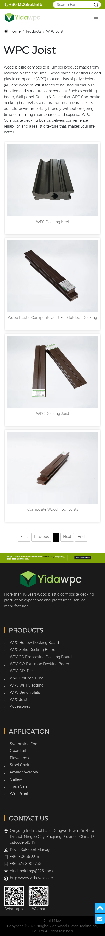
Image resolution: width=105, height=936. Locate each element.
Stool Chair (19, 765)
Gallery (16, 779)
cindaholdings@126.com (31, 871)
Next (67, 536)
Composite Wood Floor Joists (52, 509)
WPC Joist (54, 31)
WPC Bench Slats (25, 692)
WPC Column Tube (26, 678)
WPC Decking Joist (52, 413)
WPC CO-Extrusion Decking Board (39, 663)
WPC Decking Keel (52, 222)
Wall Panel (19, 793)
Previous (41, 536)
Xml (47, 920)
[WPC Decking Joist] (52, 372)
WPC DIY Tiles (22, 671)
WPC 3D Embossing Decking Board (41, 657)
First (24, 536)
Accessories (20, 706)
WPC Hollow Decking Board (34, 642)
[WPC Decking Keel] (52, 180)
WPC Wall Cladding (27, 685)
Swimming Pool (24, 743)
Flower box (19, 758)
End (81, 536)
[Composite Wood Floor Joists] (52, 468)
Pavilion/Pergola (24, 772)
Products (33, 31)
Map (57, 920)
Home (15, 31)
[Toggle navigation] (96, 17)
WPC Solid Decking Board (32, 649)
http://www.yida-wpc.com (32, 878)
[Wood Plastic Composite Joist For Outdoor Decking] (52, 276)
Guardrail (18, 750)
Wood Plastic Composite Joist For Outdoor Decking (52, 317)
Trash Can (18, 786)
